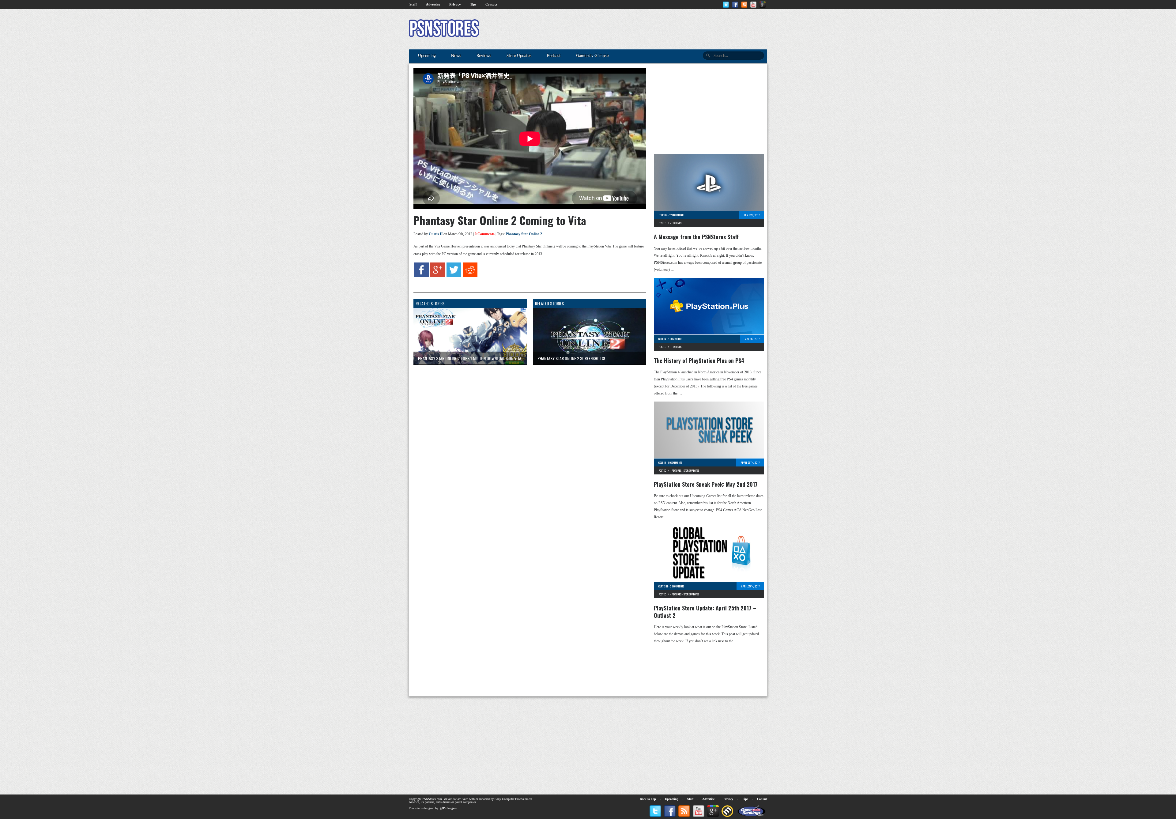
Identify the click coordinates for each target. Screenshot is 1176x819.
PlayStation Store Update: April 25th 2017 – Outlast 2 (705, 611)
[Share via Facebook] (421, 276)
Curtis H (436, 234)
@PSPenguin (449, 808)
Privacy (455, 4)
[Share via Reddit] (470, 276)
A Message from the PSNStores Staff (696, 237)
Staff (413, 4)
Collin (662, 339)
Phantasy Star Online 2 (524, 234)
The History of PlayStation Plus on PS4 (699, 360)
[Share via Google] (437, 276)
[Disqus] (525, 446)
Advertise (433, 4)
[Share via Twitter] (454, 276)
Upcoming (671, 799)
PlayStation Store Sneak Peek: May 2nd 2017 (706, 484)
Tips (473, 4)
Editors (662, 215)
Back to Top (648, 799)
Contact (491, 4)
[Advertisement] (655, 29)
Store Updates (691, 470)
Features (676, 223)
